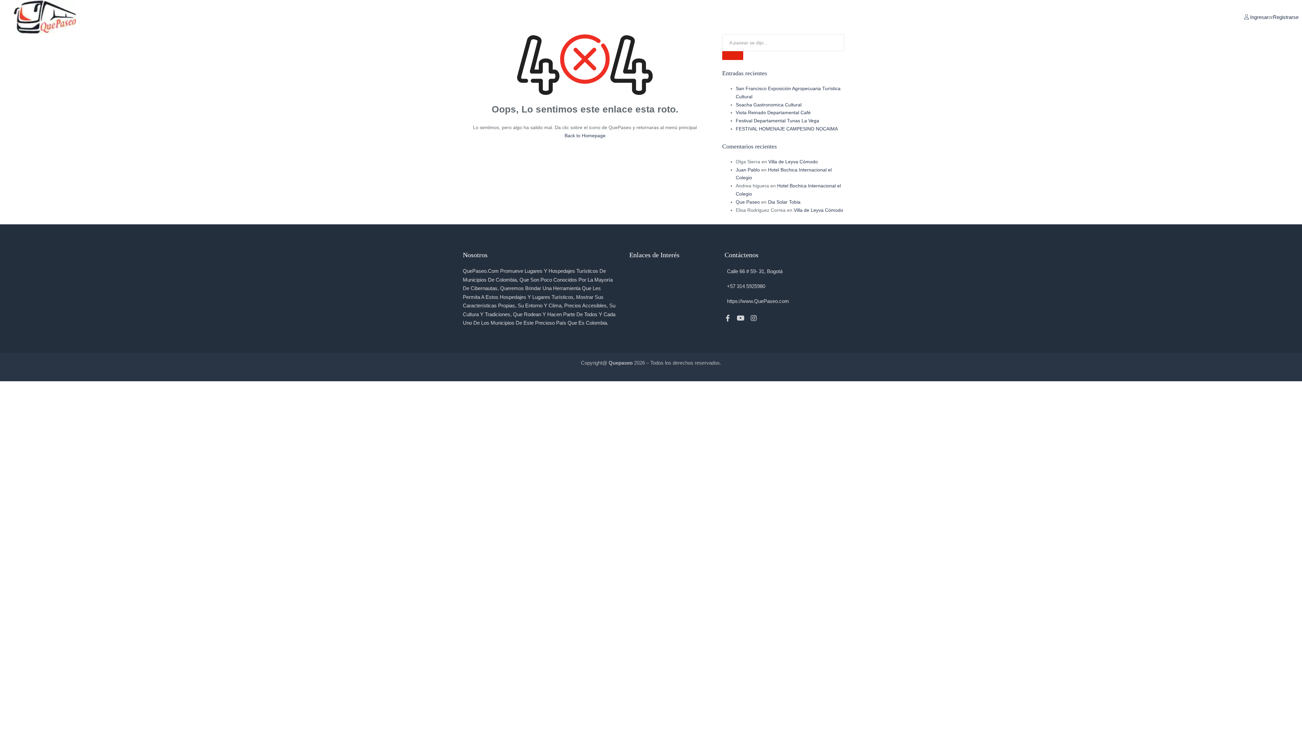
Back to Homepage (585, 135)
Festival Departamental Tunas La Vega (777, 120)
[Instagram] (753, 318)
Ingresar (1259, 17)
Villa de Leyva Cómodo (793, 161)
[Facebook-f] (728, 318)
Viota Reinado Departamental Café (773, 112)
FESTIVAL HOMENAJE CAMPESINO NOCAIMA (787, 128)
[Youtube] (740, 318)
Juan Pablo (748, 169)
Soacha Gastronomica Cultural (769, 104)
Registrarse (1286, 17)
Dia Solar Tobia (784, 202)
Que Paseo (748, 202)
